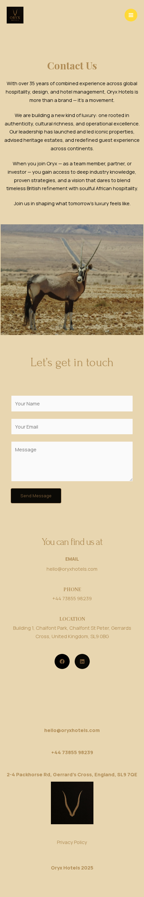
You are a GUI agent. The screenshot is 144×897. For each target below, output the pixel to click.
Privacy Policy (72, 842)
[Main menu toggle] (131, 15)
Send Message (36, 496)
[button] (62, 661)
